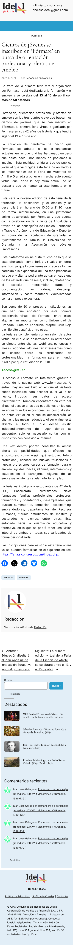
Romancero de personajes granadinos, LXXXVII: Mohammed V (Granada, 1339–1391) (40, 794)
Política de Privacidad (17, 896)
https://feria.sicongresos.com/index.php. (30, 554)
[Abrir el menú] (36, 26)
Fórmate (23, 577)
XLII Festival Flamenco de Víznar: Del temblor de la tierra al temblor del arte (43, 716)
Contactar (62, 896)
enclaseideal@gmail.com (50, 10)
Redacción (32, 77)
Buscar (8, 680)
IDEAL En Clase (36, 888)
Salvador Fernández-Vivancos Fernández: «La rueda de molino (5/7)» (44, 731)
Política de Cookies (43, 896)
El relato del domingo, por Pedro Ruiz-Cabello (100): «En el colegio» (43, 762)
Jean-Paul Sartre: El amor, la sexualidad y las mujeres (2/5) (44, 746)
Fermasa (8, 577)
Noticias (47, 77)
